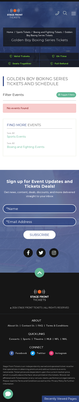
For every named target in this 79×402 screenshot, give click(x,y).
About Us (13, 325)
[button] (65, 13)
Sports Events (16, 136)
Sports (26, 339)
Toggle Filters (67, 94)
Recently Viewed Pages (60, 398)
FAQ (40, 325)
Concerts (14, 339)
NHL (64, 339)
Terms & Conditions (57, 325)
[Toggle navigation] (73, 13)
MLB (49, 339)
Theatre (38, 339)
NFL (57, 339)
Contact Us (28, 325)
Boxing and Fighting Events (25, 147)
